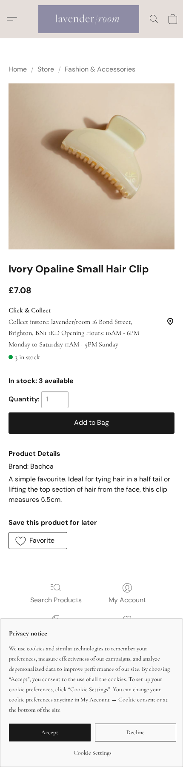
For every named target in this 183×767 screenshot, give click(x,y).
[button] (91, 19)
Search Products (56, 599)
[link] (92, 749)
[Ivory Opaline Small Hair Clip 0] (91, 166)
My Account (127, 599)
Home (18, 69)
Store (45, 69)
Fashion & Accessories (100, 69)
